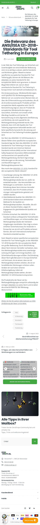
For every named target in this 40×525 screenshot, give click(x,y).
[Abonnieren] (35, 441)
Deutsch (33, 2)
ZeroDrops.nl (17, 522)
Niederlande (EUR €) (8, 2)
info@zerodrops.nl (10, 465)
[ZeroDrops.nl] (6, 454)
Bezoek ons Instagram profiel (20, 382)
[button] (2, 8)
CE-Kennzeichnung (11, 93)
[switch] (4, 522)
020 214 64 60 (8, 462)
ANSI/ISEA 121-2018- (8, 80)
